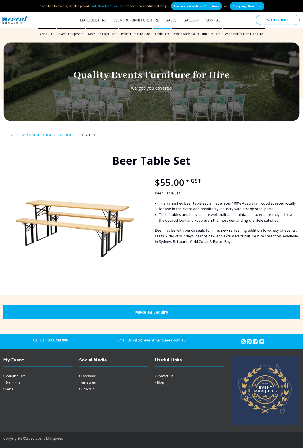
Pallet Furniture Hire (135, 34)
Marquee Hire (93, 20)
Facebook (88, 376)
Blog (160, 382)
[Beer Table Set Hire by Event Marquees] (75, 223)
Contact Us (165, 376)
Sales (171, 20)
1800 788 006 (279, 20)
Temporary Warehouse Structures (196, 6)
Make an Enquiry (151, 312)
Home (10, 135)
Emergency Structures (247, 6)
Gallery (191, 20)
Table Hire (162, 34)
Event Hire (12, 382)
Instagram (88, 382)
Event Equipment (71, 34)
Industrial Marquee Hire (107, 6)
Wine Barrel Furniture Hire (244, 34)
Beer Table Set (87, 135)
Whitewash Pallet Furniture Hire (197, 34)
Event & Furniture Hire (136, 20)
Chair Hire (47, 34)
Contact (214, 20)
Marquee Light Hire (102, 34)
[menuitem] (38, 376)
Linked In (87, 389)
